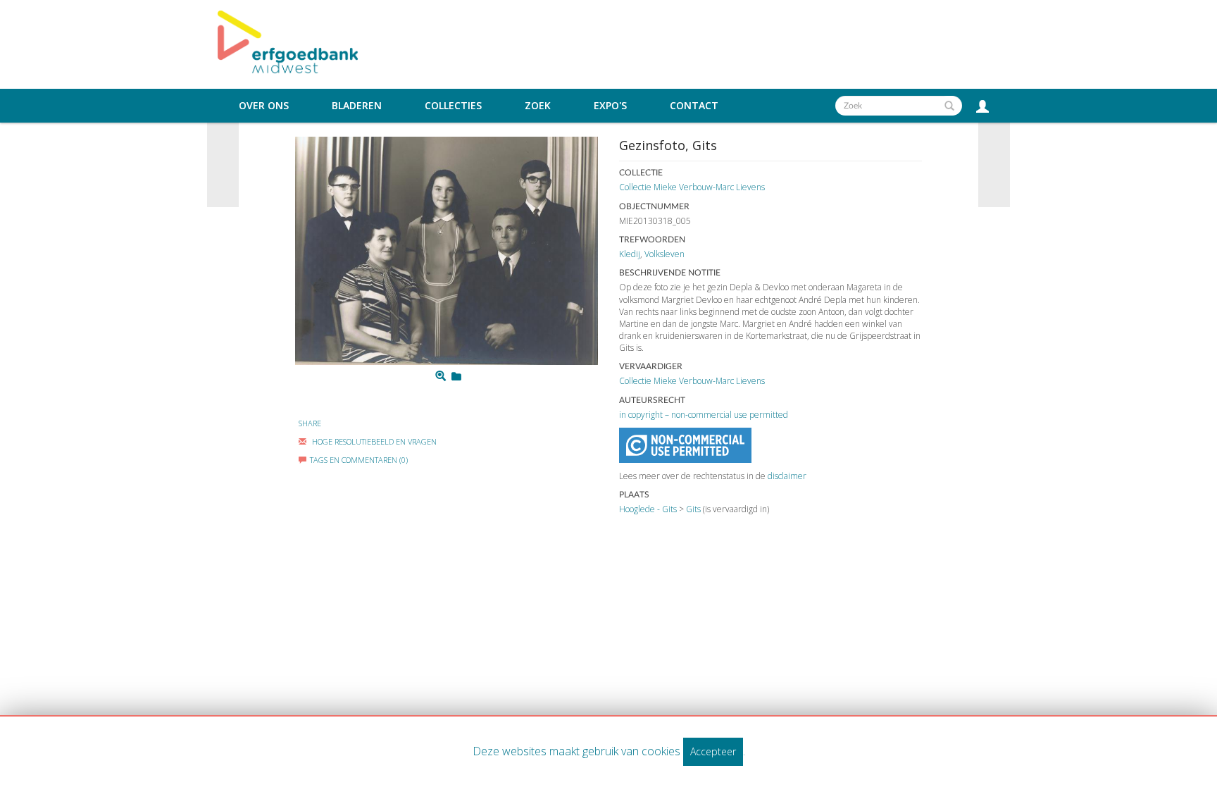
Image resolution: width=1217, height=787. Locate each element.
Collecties (453, 106)
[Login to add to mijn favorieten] (456, 376)
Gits (693, 509)
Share (310, 423)
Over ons (264, 106)
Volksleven (664, 254)
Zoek (538, 106)
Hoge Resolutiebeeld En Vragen (373, 441)
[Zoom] (440, 376)
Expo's (610, 106)
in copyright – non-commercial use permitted (703, 415)
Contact (694, 106)
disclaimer (787, 476)
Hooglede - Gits (648, 509)
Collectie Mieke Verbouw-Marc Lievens (692, 187)
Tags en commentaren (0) (359, 459)
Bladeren (357, 106)
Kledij (629, 254)
